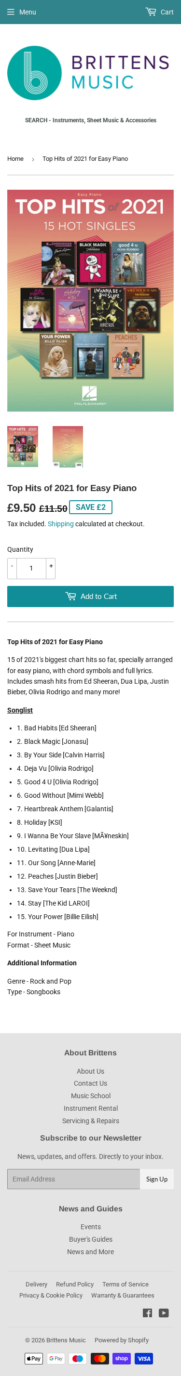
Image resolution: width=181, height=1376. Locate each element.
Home (15, 158)
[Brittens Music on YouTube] (164, 1314)
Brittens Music (66, 1340)
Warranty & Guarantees (122, 1295)
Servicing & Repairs (90, 1121)
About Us (90, 1071)
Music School (91, 1096)
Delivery (36, 1284)
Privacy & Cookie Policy (51, 1295)
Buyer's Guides (90, 1239)
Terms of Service (125, 1284)
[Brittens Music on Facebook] (147, 1314)
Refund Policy (75, 1284)
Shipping (61, 524)
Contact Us (90, 1083)
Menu (27, 12)
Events (91, 1227)
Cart (166, 12)
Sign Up (156, 1179)
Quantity (20, 549)
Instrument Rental (91, 1108)
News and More (90, 1252)
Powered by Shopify (122, 1340)
